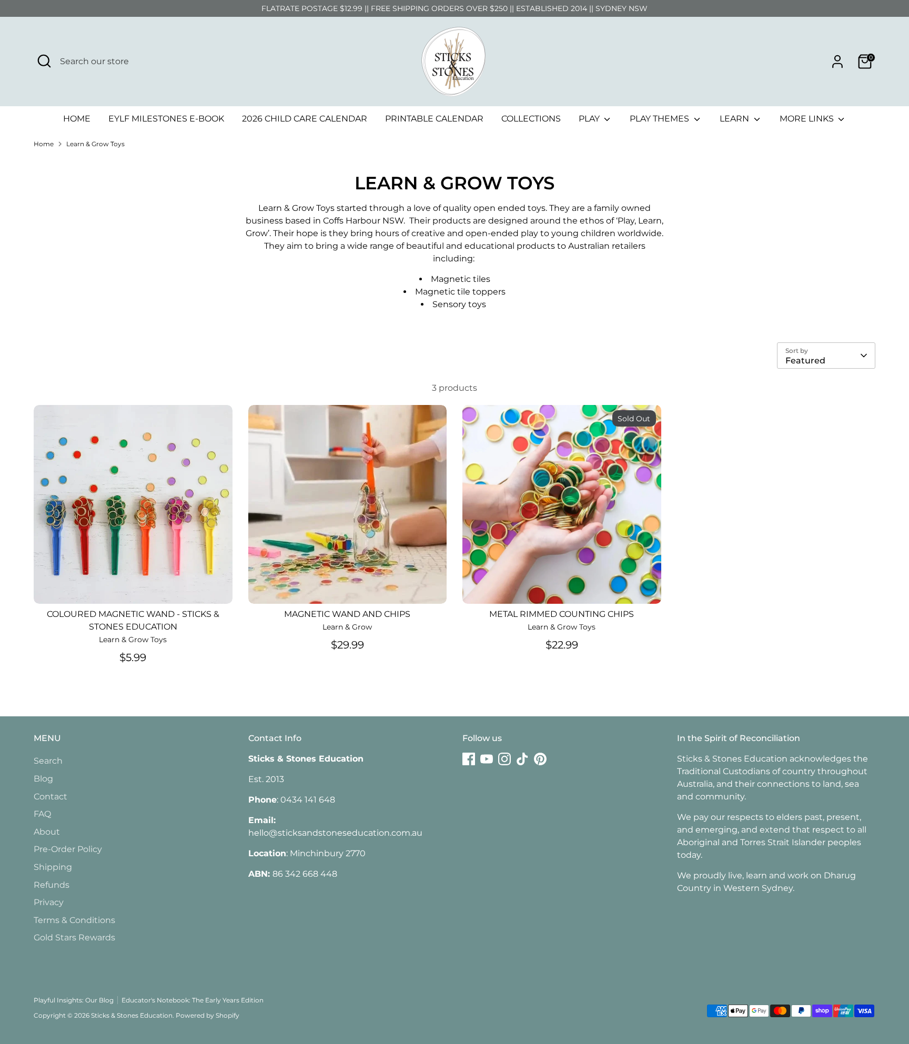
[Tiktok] (522, 759)
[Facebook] (468, 759)
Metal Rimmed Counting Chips (561, 614)
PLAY (590, 119)
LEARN (735, 119)
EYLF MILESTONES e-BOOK (166, 119)
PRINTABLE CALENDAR (434, 119)
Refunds (51, 885)
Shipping (53, 867)
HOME (76, 119)
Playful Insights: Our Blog (74, 1000)
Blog (43, 779)
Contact (50, 797)
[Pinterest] (540, 759)
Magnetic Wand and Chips (347, 614)
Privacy (49, 902)
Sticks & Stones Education (132, 1015)
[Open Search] (44, 61)
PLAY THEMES (660, 119)
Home (44, 144)
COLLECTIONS (531, 119)
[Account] (837, 61)
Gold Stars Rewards (74, 937)
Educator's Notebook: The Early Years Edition (193, 1000)
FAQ (42, 814)
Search (48, 761)
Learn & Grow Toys (95, 144)
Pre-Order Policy (68, 849)
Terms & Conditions (74, 920)
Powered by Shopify (207, 1015)
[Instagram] (504, 759)
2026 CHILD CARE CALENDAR (304, 119)
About (47, 832)
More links (808, 119)
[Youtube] (486, 759)
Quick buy (133, 586)
